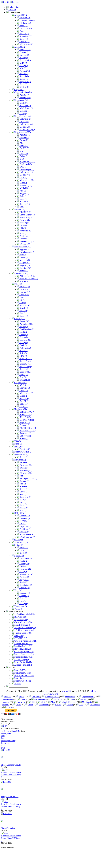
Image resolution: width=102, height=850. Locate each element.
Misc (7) (23, 396)
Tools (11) (23, 207)
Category (5, 743)
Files (72, 699)
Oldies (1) (18, 540)
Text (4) (22, 377)
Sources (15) (24, 204)
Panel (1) (23, 31)
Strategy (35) (25, 372)
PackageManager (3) (28, 478)
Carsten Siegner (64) (23, 622)
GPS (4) (23, 225)
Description (6, 733)
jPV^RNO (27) (20, 638)
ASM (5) (23, 143)
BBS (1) (23, 462)
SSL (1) (22, 494)
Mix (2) (22, 68)
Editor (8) (23, 57)
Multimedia (87, 702)
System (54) (19, 556)
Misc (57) (18, 446)
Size (3, 736)
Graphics (5, 702)
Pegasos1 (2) (24, 422)
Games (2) (23, 257)
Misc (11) (23, 603)
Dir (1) (22, 300)
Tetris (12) (23, 374)
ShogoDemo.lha (8, 828)
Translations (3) (20, 606)
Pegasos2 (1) (24, 425)
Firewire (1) (24, 220)
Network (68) (20, 460)
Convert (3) (24, 595)
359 (6, 770)
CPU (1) (23, 566)
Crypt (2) (23, 297)
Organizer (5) (25, 526)
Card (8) (23, 332)
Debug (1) (23, 156)
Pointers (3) (24, 33)
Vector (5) (23, 406)
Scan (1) (23, 486)
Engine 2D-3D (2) (27, 161)
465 (6, 833)
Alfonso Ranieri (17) (23, 665)
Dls (2, 738)
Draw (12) (23, 390)
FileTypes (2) (25, 23)
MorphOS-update (69, 702)
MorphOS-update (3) (23, 452)
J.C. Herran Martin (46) (24, 630)
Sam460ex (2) (25, 436)
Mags (43, 702)
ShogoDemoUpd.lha (9, 796)
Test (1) (22, 502)
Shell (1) (23, 553)
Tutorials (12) (25, 268)
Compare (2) (24, 593)
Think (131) (24, 380)
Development (7, 699)
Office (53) (19, 513)
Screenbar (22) (25, 36)
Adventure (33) (26, 324)
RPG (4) (23, 356)
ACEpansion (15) (27, 276)
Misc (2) (23, 571)
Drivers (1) (24, 55)
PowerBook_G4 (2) (27, 428)
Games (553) (19, 318)
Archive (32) (24, 287)
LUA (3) (23, 177)
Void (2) (23, 113)
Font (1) (22, 601)
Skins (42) (23, 39)
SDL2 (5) (23, 201)
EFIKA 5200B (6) (27, 412)
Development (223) (22, 132)
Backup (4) (24, 289)
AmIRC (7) (24, 95)
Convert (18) (24, 388)
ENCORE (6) (25, 105)
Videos (9, 707)
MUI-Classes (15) (27, 129)
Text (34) (18, 590)
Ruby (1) (23, 196)
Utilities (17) (24, 41)
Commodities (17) (27, 20)
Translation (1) (25, 585)
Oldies (30, 705)
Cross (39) (23, 153)
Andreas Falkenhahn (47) (25, 627)
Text (81, 705)
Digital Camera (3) (27, 215)
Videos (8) (18, 609)
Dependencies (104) (22, 116)
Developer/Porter (8, 740)
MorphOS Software (22, 681)
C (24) (22, 151)
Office (18, 705)
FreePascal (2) (25, 164)
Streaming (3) (25, 497)
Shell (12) (23, 582)
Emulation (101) (21, 273)
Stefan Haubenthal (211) (24, 614)
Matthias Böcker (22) (23, 646)
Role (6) (23, 353)
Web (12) (23, 508)
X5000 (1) (23, 271)
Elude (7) (23, 103)
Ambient (7, 697)
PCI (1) (22, 233)
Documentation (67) (22, 247)
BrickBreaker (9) (26, 329)
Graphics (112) (20, 382)
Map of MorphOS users (24, 675)
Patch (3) (23, 345)
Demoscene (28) (21, 100)
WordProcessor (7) (27, 537)
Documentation (40, 699)
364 (6, 801)
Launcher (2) (25, 340)
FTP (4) (22, 476)
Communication (52, 697)
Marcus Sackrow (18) (23, 657)
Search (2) (23, 308)
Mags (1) (18, 444)
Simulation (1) (25, 366)
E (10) (22, 159)
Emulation (58, 699)
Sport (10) (23, 369)
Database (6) (24, 518)
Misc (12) (23, 65)
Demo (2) (23, 334)
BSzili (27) (19, 635)
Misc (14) (23, 281)
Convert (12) (24, 516)
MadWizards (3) (26, 108)
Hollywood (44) (26, 124)
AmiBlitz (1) (24, 135)
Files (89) (18, 284)
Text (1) (22, 313)
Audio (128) (19, 47)
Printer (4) (23, 236)
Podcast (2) (24, 73)
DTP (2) (23, 521)
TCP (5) (22, 500)
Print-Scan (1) (25, 529)
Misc (53, 702)
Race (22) (23, 350)
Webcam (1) (24, 244)
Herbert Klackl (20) (22, 649)
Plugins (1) (24, 577)
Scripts (58, 705)
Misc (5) (23, 183)
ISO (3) (17, 441)
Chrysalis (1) (19, 89)
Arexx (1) (23, 548)
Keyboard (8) (25, 231)
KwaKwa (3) (25, 97)
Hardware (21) (20, 409)
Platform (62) (25, 348)
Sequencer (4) (25, 81)
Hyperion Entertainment (11, 772)
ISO (33, 702)
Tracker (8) (24, 87)
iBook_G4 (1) (25, 414)
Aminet (17, 683)
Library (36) (24, 127)
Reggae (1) (24, 193)
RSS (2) (22, 484)
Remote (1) (24, 481)
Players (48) (24, 71)
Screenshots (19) (21, 542)
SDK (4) (23, 199)
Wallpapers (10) (26, 44)
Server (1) (23, 492)
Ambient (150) (20, 15)
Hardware (21, 702)
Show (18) (24, 398)
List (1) (22, 302)
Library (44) (24, 175)
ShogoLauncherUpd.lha (11, 765)
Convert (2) (24, 52)
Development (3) (26, 252)
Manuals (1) (24, 260)
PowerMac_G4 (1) (27, 430)
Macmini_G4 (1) (26, 420)
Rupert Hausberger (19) (24, 654)
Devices (24, 699)
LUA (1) (23, 550)
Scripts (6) (23, 79)
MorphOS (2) (25, 263)
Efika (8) (23, 255)
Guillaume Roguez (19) (24, 651)
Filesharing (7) (25, 470)
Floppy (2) (24, 223)
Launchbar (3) (25, 28)
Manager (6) (24, 305)
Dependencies (88, 697)
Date (3, 748)
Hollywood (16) (26, 172)
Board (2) (23, 326)
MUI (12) (23, 188)
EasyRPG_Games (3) (28, 279)
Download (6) (25, 465)
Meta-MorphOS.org (22, 673)
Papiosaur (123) (21, 619)
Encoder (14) (25, 60)
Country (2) (24, 563)
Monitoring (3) (25, 185)
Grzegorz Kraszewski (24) (25, 641)
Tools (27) (23, 404)
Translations (95, 705)
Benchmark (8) (25, 558)
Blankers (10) (25, 18)
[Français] (14, 2)
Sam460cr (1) (25, 433)
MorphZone (19, 678)
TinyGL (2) (24, 401)
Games (83, 699)
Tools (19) (23, 316)
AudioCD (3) (25, 49)
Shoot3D (15, 731)
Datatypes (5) (25, 119)
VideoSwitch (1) (26, 241)
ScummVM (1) (25, 358)
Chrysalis (36, 697)
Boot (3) (23, 561)
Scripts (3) (18, 545)
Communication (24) (23, 92)
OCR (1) (23, 524)
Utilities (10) (24, 587)
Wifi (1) (22, 510)
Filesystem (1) (25, 217)
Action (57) (24, 321)
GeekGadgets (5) (26, 169)
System (70, 705)
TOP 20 (12, 10)
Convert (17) (24, 292)
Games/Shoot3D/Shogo (11, 775)
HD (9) (22, 228)
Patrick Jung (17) (21, 659)
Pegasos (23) (24, 265)
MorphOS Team (21, 670)
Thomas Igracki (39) (22, 633)
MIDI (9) (23, 63)
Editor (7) (23, 337)
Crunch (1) (24, 294)
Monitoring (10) (26, 574)
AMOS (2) (24, 137)
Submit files (13, 7)
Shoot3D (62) (25, 364)
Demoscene (70, 697)
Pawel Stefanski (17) (23, 662)
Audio (21, 697)
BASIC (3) (24, 148)
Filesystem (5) (25, 473)
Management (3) (26, 180)
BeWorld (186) (20, 617)
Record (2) (24, 76)
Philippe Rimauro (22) (23, 643)
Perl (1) (22, 191)
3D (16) (22, 385)
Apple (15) (24, 249)
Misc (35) (23, 342)
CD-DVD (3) (25, 212)
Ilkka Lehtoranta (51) (23, 625)
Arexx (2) (23, 140)
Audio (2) (23, 145)
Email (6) (23, 468)
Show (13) (24, 532)
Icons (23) (23, 26)
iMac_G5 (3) (25, 417)
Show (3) (23, 310)
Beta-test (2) (24, 449)
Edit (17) (23, 598)
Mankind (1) (24, 111)
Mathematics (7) (26, 393)
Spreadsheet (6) (26, 534)
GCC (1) (23, 167)
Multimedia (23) (21, 454)
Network (5, 705)
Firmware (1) (25, 569)
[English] (5, 2)
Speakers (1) (24, 239)
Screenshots (44, 705)
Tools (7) (23, 84)
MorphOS (66, 691)
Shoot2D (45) (25, 361)
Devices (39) (19, 209)
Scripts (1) (23, 457)
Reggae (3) (24, 579)
